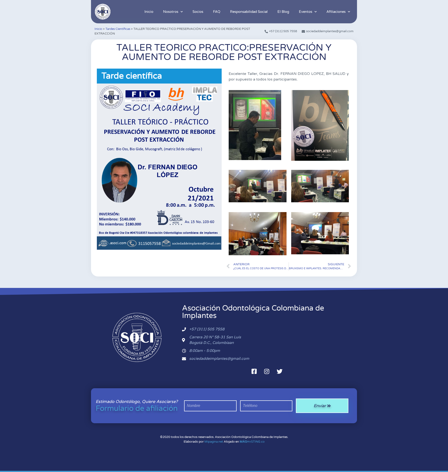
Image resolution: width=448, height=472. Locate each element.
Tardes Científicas (117, 29)
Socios (197, 12)
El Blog (283, 12)
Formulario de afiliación (137, 408)
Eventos (305, 12)
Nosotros (170, 12)
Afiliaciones (336, 12)
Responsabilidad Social (249, 12)
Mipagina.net (213, 442)
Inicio (148, 12)
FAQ (216, 12)
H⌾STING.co (252, 442)
